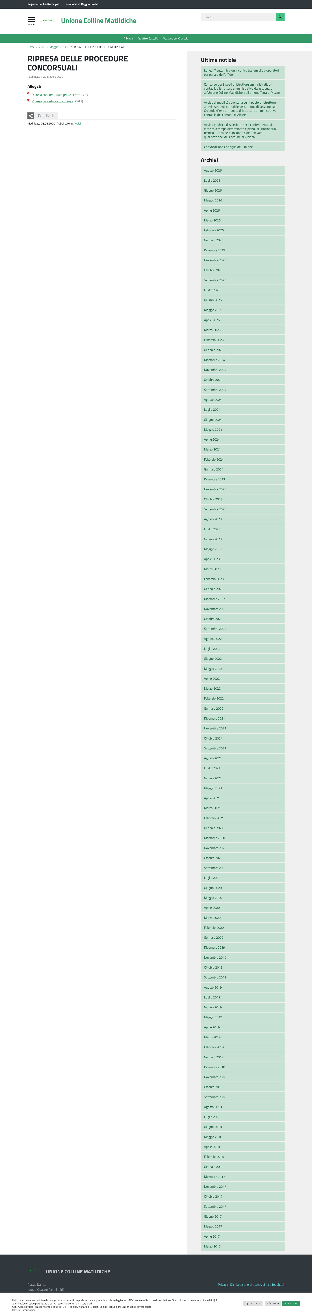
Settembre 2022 (215, 628)
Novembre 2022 (215, 609)
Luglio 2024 (212, 409)
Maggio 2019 (213, 1017)
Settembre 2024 (215, 389)
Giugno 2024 (213, 419)
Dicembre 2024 (214, 360)
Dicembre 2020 (214, 838)
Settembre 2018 (215, 1097)
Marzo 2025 (212, 330)
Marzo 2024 (212, 449)
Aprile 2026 (212, 210)
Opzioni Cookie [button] (253, 1303)
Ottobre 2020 (213, 858)
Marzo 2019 (212, 1037)
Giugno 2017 (213, 1216)
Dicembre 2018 (214, 1067)
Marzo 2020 (212, 917)
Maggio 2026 (213, 200)
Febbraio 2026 (214, 230)
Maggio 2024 (213, 429)
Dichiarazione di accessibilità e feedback (257, 1284)
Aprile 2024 (212, 439)
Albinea (128, 38)
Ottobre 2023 (213, 499)
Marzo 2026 (212, 220)
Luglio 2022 (212, 648)
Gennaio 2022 (213, 708)
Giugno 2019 (213, 1007)
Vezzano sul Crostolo (175, 38)
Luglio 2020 (212, 877)
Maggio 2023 (213, 549)
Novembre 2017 (215, 1186)
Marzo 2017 (212, 1246)
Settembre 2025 (215, 280)
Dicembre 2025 (214, 250)
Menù (31, 24)
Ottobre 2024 (213, 379)
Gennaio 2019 (213, 1057)
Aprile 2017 (212, 1236)
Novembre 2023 (215, 489)
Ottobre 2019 (213, 967)
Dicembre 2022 (214, 599)
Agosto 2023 (213, 519)
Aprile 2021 (212, 798)
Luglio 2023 (212, 529)
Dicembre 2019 (214, 947)
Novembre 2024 (215, 369)
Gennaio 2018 (213, 1166)
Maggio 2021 (213, 788)
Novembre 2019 (215, 957)
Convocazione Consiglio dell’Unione (228, 147)
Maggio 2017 (213, 1226)
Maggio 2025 (213, 310)
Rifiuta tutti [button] (273, 1303)
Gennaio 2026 (213, 240)
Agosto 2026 (213, 170)
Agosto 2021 (213, 758)
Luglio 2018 (212, 1117)
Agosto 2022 (213, 638)
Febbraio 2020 (214, 927)
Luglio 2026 (212, 180)
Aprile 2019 (212, 1027)
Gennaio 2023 (213, 589)
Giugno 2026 (213, 190)
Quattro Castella (148, 38)
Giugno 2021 (213, 778)
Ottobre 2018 (213, 1087)
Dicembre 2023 (214, 479)
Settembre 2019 (215, 977)
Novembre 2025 (215, 260)
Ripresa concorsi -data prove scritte (56, 94)
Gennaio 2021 (213, 828)
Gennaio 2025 (213, 350)
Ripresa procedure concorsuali (52, 101)
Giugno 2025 (213, 300)
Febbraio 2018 (214, 1156)
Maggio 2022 (213, 668)
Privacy (223, 1284)
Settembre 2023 (215, 509)
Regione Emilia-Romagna (43, 4)
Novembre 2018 (215, 1077)
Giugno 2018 (213, 1126)
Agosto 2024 (213, 399)
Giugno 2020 (213, 887)
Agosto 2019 (213, 987)
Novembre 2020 (215, 848)
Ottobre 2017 (213, 1196)
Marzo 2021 (212, 808)
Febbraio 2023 (214, 579)
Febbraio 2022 (214, 698)
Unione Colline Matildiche (98, 20)
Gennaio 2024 (213, 469)
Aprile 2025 (212, 320)
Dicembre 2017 (214, 1176)
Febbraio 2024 (214, 459)
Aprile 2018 (212, 1146)
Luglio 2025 (212, 290)
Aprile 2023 (212, 559)
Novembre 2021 (215, 728)
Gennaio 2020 (213, 937)
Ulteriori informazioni (24, 1309)
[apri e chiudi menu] (31, 19)
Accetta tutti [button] (291, 1303)
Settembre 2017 (215, 1206)
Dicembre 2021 (214, 718)
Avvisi (77, 123)
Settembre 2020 (215, 867)
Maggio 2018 (213, 1137)
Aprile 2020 (212, 907)
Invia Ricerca (280, 17)
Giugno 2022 (213, 658)
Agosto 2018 (213, 1107)
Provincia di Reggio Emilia (82, 4)
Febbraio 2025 (214, 340)
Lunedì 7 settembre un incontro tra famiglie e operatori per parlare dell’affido (241, 72)
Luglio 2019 (212, 997)
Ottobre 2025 (213, 270)
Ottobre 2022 (213, 618)
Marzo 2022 (212, 688)
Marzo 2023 (212, 569)
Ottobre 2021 (213, 738)
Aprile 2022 (212, 678)
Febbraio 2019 (214, 1047)
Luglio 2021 (212, 768)
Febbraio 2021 (214, 818)
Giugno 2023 (213, 539)
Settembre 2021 (215, 748)
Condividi (46, 115)
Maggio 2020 (213, 897)
